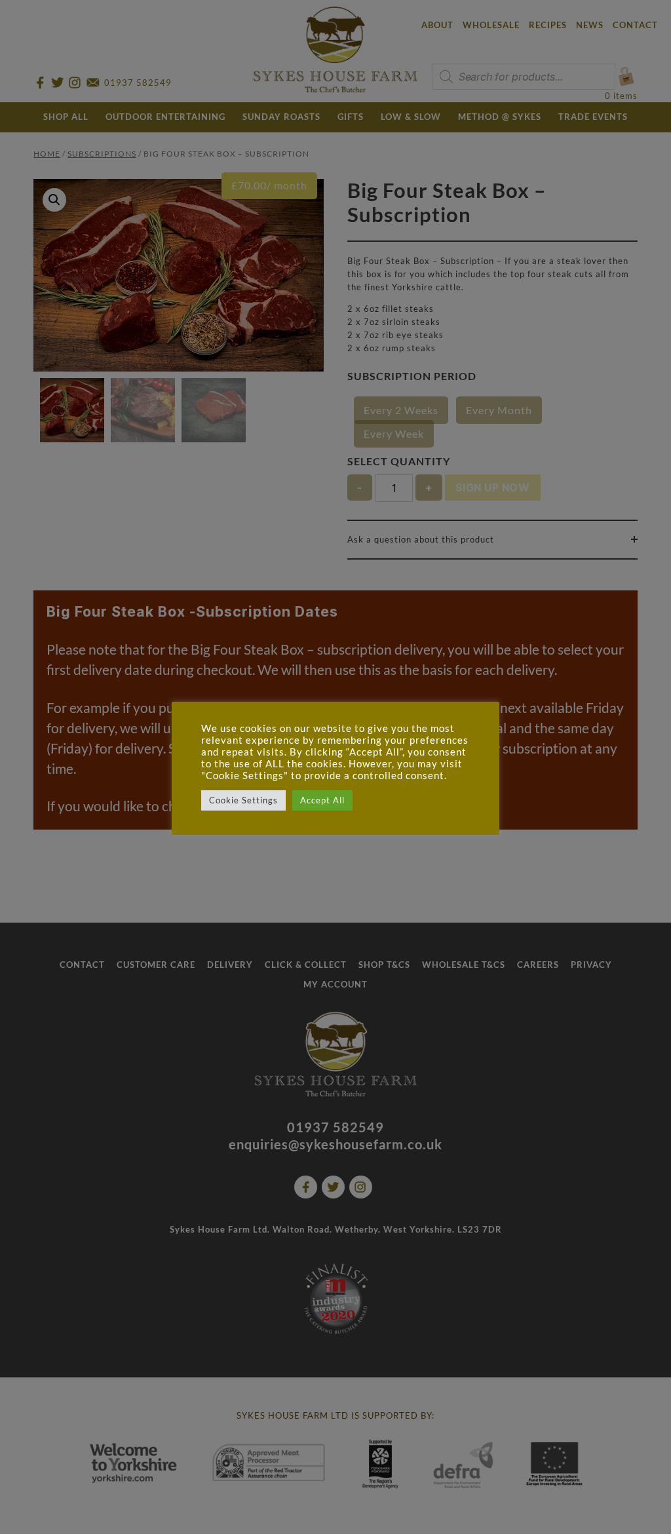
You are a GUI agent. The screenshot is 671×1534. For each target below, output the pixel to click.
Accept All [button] (322, 800)
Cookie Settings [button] (243, 800)
